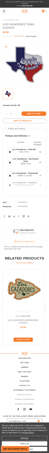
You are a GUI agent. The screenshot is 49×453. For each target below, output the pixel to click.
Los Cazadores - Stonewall (25, 173)
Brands (24, 376)
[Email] (9, 216)
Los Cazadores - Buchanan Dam (26, 160)
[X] (19, 216)
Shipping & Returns (24, 404)
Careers (24, 367)
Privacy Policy (24, 395)
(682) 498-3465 (27, 6)
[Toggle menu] (7, 11)
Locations (24, 381)
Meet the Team (24, 372)
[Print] (14, 216)
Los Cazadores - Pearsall (24, 149)
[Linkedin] (24, 216)
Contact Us (24, 385)
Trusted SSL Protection (27, 233)
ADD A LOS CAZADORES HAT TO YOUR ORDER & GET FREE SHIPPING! (24, 2)
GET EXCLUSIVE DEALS (15, 449)
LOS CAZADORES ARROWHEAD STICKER (23, 321)
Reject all (24, 443)
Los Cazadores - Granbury (24, 182)
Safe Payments (26, 230)
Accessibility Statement (24, 390)
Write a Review (31, 36)
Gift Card (24, 363)
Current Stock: (11, 105)
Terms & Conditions (24, 399)
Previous (1, 307)
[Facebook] (4, 216)
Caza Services (24, 358)
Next (45, 307)
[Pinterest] (28, 216)
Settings (24, 438)
